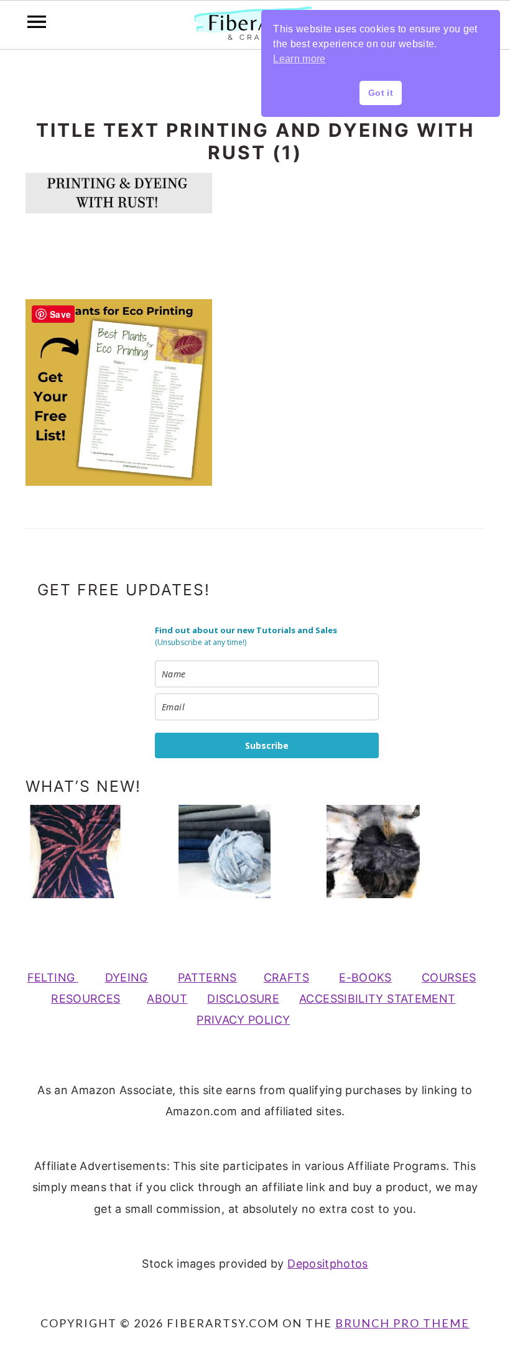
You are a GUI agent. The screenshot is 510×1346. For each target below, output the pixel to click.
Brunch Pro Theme (402, 1323)
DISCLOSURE (243, 998)
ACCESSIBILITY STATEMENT (377, 998)
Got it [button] (380, 93)
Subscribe (267, 745)
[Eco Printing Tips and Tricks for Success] (392, 851)
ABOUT (167, 998)
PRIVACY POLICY (243, 1019)
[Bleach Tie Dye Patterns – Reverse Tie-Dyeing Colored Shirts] (94, 851)
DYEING (126, 977)
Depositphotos (327, 1263)
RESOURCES (85, 998)
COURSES (449, 977)
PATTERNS (207, 977)
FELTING (52, 977)
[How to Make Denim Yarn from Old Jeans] (244, 851)
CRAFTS (286, 977)
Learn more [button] (299, 58)
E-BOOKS (365, 977)
